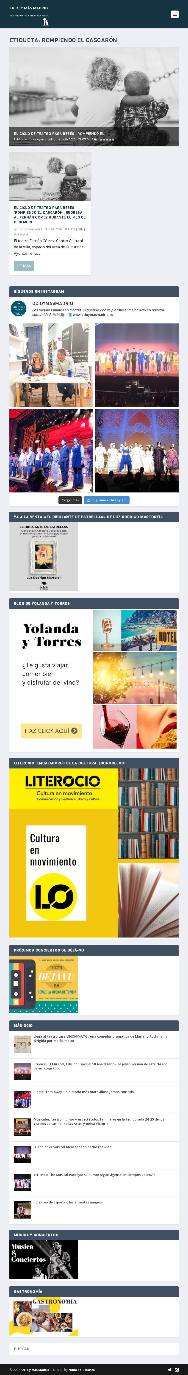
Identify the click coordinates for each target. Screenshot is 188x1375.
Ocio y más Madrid (35, 1370)
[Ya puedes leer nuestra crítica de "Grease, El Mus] (137, 365)
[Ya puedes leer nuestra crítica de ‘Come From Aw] (51, 450)
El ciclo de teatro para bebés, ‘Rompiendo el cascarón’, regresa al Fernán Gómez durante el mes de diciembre (50, 214)
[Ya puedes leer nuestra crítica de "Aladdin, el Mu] (137, 450)
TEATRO (83, 139)
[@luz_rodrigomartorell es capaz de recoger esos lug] (51, 365)
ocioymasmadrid (44, 139)
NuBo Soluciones (82, 1370)
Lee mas (24, 265)
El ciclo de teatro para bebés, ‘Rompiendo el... (61, 133)
